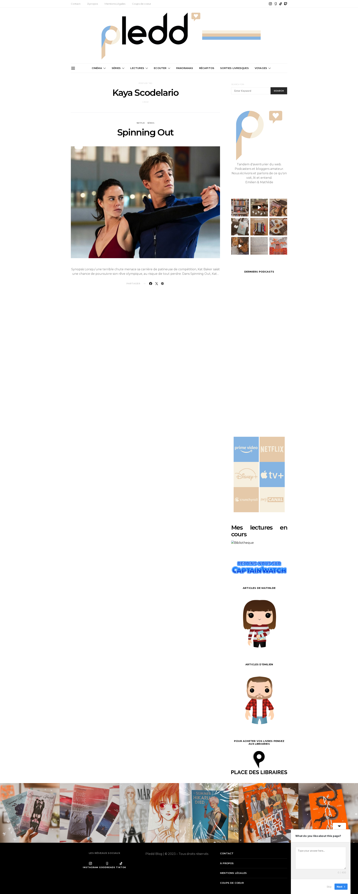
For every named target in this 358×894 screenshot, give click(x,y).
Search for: (237, 84)
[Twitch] (285, 3)
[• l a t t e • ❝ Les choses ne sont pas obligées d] (278, 207)
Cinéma (97, 68)
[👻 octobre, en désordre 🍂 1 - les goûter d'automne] (278, 227)
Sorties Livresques (234, 68)
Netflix (141, 123)
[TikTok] (280, 3)
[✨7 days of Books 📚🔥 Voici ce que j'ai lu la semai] (240, 246)
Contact (76, 3)
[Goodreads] (275, 3)
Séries (116, 68)
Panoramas (184, 68)
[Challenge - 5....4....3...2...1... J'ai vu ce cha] (259, 207)
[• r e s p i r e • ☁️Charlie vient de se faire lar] (240, 227)
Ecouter (160, 68)
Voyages (261, 68)
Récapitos (206, 68)
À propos (92, 3)
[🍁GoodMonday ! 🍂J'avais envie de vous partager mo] (278, 246)
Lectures (137, 68)
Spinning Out (145, 132)
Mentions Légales (115, 3)
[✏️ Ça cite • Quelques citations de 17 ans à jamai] (259, 246)
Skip (329, 886)
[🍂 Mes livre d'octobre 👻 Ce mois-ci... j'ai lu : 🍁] (259, 227)
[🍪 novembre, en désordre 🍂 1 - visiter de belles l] (240, 207)
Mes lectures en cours (259, 531)
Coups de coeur (141, 3)
